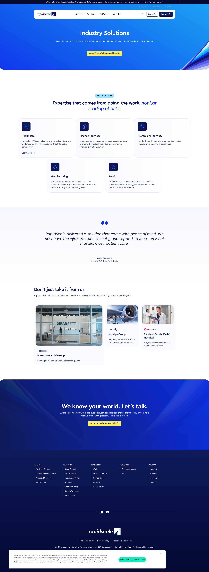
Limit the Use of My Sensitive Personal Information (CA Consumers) (83, 547)
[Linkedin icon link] (101, 512)
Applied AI (69, 482)
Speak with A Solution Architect (103, 53)
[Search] (142, 14)
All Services (41, 482)
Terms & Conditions (86, 541)
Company (142, 7)
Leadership (155, 478)
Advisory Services (43, 469)
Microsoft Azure (100, 473)
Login (150, 14)
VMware (96, 482)
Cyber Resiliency (71, 487)
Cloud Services (71, 469)
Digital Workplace (72, 491)
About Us (154, 469)
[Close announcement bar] (178, 2)
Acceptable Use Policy (122, 541)
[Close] (161, 553)
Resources (156, 7)
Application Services (73, 478)
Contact (164, 14)
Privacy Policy (103, 541)
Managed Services (43, 478)
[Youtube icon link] (107, 512)
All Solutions (70, 495)
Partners (168, 7)
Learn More (27, 153)
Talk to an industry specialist (103, 423)
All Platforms (98, 487)
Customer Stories (129, 469)
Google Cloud (98, 478)
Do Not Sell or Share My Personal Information (134, 547)
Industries (116, 14)
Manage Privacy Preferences (132, 559)
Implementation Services (46, 473)
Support (153, 482)
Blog (124, 473)
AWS (95, 469)
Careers (153, 473)
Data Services (70, 473)
